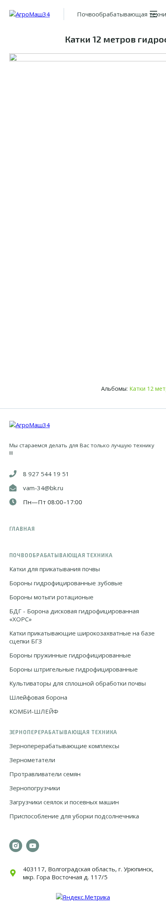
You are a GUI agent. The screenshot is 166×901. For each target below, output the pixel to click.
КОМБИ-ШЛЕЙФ (33, 711)
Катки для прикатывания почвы (54, 569)
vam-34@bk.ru (43, 488)
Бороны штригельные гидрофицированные (73, 669)
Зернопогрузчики (34, 788)
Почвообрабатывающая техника (61, 555)
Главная (22, 529)
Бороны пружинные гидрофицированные (70, 655)
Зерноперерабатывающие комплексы (64, 746)
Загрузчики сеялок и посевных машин (64, 802)
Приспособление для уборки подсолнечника (74, 816)
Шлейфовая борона (38, 697)
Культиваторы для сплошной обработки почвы (77, 683)
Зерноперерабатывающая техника (63, 732)
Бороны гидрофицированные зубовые (65, 583)
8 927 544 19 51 (46, 474)
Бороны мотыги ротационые (51, 597)
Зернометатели (32, 760)
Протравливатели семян (45, 774)
